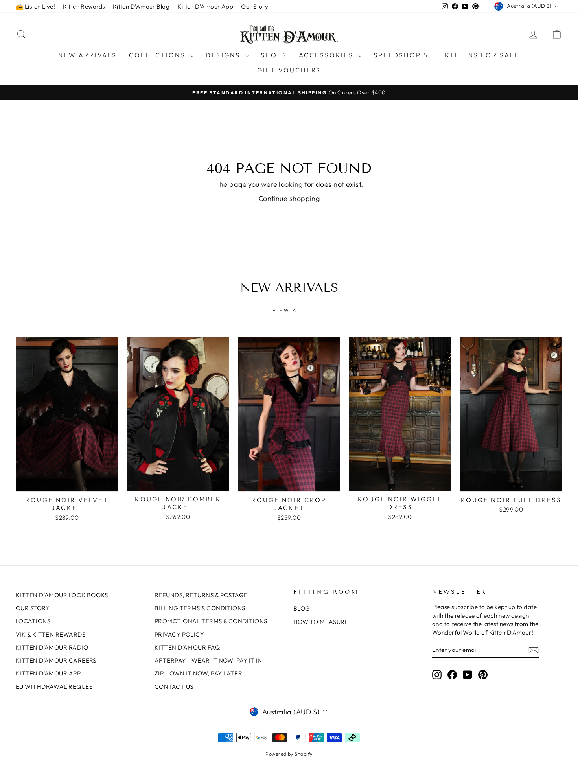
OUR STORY (33, 608)
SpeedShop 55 (403, 55)
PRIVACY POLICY (179, 634)
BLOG (301, 608)
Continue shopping (289, 198)
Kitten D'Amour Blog (141, 6)
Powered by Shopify (288, 754)
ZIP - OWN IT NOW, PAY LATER (198, 673)
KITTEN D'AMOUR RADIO (52, 647)
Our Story (254, 6)
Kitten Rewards (84, 6)
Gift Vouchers (289, 70)
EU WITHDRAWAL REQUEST (56, 686)
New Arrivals (87, 55)
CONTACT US (174, 686)
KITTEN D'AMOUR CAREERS (56, 660)
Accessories (327, 55)
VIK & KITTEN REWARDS (50, 634)
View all (289, 310)
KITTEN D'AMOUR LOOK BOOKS (62, 595)
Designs (224, 55)
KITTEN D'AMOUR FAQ (187, 647)
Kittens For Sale (482, 55)
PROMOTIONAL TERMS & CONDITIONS (211, 621)
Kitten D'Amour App (205, 6)
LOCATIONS (33, 621)
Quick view (67, 483)
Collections (158, 55)
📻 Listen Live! (35, 6)
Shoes (274, 55)
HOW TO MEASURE (320, 622)
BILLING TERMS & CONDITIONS (200, 608)
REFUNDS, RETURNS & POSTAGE (201, 595)
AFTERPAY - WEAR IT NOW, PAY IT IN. (209, 660)
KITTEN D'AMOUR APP (48, 673)
